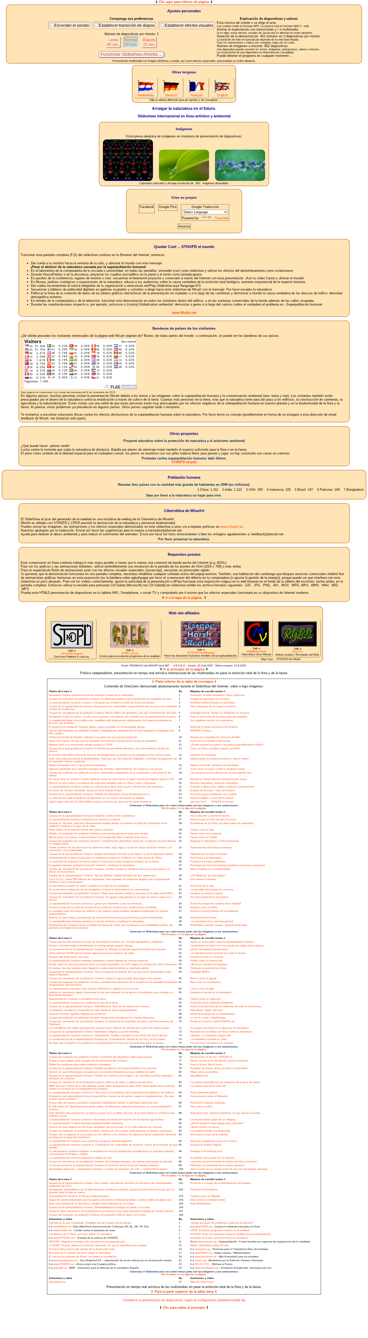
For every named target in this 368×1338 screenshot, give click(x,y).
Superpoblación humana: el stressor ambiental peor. (79, 1196)
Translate (221, 218)
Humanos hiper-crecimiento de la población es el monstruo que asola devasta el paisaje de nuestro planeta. (111, 1211)
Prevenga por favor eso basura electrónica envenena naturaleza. (228, 865)
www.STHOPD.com (64, 1237)
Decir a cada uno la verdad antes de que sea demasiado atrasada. (229, 1169)
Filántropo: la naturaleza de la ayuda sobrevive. (217, 1165)
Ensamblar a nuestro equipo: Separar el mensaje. (219, 925)
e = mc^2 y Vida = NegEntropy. (208, 1017)
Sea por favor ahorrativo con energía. (212, 1042)
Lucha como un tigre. (202, 988)
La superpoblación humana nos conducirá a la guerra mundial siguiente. (91, 1141)
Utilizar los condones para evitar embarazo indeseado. (80, 1064)
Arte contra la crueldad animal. (208, 1199)
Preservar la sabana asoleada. (208, 1102)
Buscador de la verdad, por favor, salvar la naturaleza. (221, 1031)
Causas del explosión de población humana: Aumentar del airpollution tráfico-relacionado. (100, 1056)
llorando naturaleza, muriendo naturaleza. (214, 782)
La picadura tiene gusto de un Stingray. (213, 1119)
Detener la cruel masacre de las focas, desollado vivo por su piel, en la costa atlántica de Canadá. (105, 1127)
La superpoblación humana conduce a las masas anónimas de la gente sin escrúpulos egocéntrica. (106, 1119)
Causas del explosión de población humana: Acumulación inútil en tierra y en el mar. (97, 1214)
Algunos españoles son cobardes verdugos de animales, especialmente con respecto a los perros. (106, 768)
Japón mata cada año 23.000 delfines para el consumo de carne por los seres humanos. (100, 801)
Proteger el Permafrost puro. (206, 1151)
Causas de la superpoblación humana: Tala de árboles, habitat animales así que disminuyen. (103, 875)
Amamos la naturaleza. (203, 754)
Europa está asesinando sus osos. (69, 956)
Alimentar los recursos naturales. (209, 854)
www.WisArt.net (184, 313)
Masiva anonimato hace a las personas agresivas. (78, 765)
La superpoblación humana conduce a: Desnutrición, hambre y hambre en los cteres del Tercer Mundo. (108, 1035)
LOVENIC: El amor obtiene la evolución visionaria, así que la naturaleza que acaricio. (98, 1245)
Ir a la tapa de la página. (184, 598)
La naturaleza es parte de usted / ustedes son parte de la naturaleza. (89, 885)
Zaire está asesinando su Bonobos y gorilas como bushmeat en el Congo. (92, 1203)
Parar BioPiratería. (201, 1203)
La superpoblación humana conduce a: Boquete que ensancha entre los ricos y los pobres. (102, 702)
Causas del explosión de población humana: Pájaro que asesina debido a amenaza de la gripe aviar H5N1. (111, 893)
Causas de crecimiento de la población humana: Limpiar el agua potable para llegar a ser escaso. (105, 978)
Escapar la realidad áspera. (206, 1144)
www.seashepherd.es (65, 1260)
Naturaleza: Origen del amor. (206, 1010)
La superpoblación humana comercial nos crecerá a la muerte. (85, 819)
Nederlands (146, 95)
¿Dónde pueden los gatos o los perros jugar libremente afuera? (227, 744)
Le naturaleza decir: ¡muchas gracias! (212, 921)
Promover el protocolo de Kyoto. (209, 968)
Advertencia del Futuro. (203, 917)
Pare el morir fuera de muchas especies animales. (219, 716)
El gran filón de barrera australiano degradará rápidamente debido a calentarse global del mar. (103, 1102)
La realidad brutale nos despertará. (210, 1130)
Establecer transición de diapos (127, 25)
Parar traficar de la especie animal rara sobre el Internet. (81, 829)
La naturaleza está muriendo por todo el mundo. (218, 953)
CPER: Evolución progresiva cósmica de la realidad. (220, 1230)
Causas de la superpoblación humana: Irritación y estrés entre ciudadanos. (92, 815)
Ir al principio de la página (184, 669)
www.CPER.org (203, 1226)
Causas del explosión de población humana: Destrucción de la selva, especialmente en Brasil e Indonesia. (110, 1130)
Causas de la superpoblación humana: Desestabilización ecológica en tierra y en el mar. (99, 1207)
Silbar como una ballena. (204, 1072)
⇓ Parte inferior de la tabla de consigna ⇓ (184, 681)
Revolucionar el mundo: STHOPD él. (211, 1056)
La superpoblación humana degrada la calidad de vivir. (80, 1157)
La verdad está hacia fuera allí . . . (210, 1086)
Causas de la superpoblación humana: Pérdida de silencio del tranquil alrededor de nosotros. (103, 1068)
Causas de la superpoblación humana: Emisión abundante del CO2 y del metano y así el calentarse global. (111, 854)
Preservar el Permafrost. (204, 1189)
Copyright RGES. (200, 971)
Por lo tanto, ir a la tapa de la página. (184, 808)
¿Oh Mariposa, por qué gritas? (208, 875)
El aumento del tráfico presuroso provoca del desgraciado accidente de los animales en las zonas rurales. (110, 754)
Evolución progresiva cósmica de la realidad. (216, 903)
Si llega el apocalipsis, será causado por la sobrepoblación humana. (88, 1060)
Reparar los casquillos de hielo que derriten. (215, 737)
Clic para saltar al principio (184, 1307)
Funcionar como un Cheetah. (207, 956)
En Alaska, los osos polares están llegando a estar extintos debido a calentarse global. (99, 968)
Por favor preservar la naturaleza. (209, 897)
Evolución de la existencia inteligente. (212, 1002)
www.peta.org (202, 1249)
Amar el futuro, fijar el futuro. (206, 1064)
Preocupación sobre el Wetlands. (209, 1096)
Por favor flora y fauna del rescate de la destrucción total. (82, 1249)
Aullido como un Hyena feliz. (206, 960)
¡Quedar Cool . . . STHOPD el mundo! (212, 801)
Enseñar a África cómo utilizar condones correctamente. (222, 786)
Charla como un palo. (202, 829)
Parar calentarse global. (204, 1092)
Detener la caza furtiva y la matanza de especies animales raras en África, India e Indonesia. (102, 782)
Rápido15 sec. (149, 42)
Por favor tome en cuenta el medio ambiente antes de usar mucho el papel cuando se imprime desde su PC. (112, 779)
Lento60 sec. (113, 42)
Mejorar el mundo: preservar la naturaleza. (214, 765)
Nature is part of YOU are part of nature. (213, 819)
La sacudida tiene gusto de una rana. (212, 889)
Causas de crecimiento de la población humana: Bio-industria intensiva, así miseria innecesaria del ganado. (111, 1161)
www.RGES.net (203, 1252)
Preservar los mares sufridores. (208, 861)
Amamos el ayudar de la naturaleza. (211, 992)
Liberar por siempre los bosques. (209, 964)
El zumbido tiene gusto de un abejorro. (212, 1157)
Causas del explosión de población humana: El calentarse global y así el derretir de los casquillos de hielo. (110, 698)
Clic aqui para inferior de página (184, 2)
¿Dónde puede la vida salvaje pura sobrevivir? (217, 1123)
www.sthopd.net (231, 526)
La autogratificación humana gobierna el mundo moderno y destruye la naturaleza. (97, 921)
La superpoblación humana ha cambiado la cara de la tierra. (84, 1002)
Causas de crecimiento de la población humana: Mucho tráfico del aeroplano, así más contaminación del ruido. (113, 712)
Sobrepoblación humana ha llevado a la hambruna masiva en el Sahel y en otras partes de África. (105, 857)
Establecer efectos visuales (189, 25)
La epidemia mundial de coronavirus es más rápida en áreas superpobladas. (93, 1010)
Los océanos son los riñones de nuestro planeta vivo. (221, 772)
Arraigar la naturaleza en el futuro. (210, 698)
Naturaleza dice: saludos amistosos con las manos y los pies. (225, 1113)
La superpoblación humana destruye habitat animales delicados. (86, 1123)
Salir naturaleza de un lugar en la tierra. (213, 706)
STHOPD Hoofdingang (201, 652)
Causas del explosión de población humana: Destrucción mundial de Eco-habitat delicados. (102, 1017)
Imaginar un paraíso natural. (206, 893)
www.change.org (207, 1241)
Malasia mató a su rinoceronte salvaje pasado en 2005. (81, 744)
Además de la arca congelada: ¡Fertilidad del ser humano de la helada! (90, 1222)
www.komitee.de (62, 1230)
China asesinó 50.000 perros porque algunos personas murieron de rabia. (92, 953)
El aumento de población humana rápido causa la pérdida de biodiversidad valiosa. (97, 726)
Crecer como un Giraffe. (204, 837)
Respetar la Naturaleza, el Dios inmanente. (215, 841)
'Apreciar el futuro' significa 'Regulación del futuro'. (78, 1013)
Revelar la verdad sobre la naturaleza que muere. (219, 779)
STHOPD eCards (184, 462)
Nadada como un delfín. (204, 907)
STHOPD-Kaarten (72, 653)
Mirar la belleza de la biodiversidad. (210, 869)
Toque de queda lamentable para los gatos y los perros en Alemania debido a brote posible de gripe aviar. (110, 1199)
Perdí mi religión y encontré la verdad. (212, 797)
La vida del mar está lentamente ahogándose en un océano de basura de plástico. (97, 797)
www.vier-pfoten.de (206, 1256)
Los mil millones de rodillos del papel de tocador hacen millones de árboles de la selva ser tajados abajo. (109, 1027)
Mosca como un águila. (203, 978)
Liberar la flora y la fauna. (205, 1127)
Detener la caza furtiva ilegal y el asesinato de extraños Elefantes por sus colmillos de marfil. (102, 1072)
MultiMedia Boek (256, 651)
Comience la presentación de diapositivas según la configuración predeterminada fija (184, 1300)
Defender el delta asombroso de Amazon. (214, 726)
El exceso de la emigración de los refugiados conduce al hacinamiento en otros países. (99, 889)
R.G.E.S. (297, 651)
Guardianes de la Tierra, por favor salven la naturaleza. (222, 823)
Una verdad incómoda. (203, 879)
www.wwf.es (60, 1267)
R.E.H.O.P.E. (202, 1264)
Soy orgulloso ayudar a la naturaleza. (212, 720)
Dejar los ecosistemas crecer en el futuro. (214, 1141)
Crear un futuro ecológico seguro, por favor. (215, 748)
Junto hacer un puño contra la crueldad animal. (217, 768)
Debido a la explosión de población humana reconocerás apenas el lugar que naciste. (99, 833)
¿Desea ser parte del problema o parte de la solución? (221, 1222)
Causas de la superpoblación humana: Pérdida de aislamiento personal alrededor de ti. (99, 794)
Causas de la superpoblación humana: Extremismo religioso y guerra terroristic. (94, 1031)
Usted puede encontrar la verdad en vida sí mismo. (219, 758)
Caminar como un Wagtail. (205, 1196)
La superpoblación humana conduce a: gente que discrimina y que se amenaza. (95, 903)
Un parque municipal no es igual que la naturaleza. (219, 1027)
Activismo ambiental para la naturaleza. (213, 702)
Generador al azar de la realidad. (209, 1134)
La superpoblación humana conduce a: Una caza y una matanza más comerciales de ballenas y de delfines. (111, 1092)
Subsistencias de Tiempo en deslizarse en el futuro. (220, 712)
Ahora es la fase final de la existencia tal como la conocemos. (226, 1006)
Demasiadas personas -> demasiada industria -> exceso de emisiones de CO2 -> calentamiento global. (108, 1169)
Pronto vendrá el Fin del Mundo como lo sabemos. (219, 1060)
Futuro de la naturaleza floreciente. (210, 740)
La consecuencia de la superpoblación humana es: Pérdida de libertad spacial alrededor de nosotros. (108, 949)
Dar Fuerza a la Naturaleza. (206, 857)
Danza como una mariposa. (206, 833)
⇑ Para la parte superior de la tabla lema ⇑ (184, 1291)
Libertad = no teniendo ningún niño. (211, 1035)
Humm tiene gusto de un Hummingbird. (212, 1013)
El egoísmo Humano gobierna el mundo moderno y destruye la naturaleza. (92, 865)
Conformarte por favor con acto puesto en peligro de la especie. (227, 945)
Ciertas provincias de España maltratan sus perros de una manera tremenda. (93, 737)
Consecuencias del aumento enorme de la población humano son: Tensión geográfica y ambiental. (106, 941)
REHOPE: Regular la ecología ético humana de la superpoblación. (87, 1241)
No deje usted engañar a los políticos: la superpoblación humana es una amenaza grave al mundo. (106, 1042)
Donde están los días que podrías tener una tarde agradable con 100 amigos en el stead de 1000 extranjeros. (113, 964)
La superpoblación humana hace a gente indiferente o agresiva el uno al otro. (94, 988)
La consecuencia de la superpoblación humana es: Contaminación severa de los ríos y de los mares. (107, 1039)
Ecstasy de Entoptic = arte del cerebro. (212, 790)
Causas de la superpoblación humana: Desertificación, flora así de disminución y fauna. (99, 1006)
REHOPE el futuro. (201, 730)
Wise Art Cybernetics (202, 1281)
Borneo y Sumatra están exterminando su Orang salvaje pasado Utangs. (91, 945)
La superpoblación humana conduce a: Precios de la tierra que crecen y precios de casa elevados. (106, 786)
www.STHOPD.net (63, 1264)
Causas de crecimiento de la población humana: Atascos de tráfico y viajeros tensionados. (101, 1082)
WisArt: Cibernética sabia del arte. (209, 1245)
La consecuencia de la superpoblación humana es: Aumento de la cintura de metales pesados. (104, 1165)
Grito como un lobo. (201, 1106)
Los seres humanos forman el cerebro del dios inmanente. (224, 1161)
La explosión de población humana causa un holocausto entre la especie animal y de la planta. (104, 861)
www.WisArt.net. (199, 1075)
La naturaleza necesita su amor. (208, 1039)
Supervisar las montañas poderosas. (211, 847)
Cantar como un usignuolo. (206, 998)
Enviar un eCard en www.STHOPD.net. (212, 1021)
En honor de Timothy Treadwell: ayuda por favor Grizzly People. (86, 790)
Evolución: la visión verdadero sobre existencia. (217, 695)
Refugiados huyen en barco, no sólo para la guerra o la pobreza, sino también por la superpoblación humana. (112, 716)
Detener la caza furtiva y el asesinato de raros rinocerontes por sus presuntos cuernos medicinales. (106, 917)
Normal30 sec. (131, 42)
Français (197, 95)
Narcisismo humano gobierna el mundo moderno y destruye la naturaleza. (91, 695)
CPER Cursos (129, 653)
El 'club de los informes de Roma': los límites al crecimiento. (83, 1256)
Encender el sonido (71, 25)
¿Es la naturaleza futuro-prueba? (209, 949)
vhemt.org (200, 1260)
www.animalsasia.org (207, 1267)
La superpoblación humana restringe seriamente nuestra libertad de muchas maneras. (99, 960)
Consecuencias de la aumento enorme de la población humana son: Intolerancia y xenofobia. (103, 907)
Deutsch (171, 95)
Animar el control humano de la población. (214, 911)
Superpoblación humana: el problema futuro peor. (77, 998)
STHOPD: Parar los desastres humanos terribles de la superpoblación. (231, 1234)
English (222, 95)
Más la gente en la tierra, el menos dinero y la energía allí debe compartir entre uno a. (98, 837)
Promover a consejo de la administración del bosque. (221, 1183)
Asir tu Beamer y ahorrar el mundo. (210, 815)
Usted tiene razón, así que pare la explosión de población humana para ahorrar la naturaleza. (103, 740)
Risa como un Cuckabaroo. (206, 982)
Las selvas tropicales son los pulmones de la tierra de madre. (225, 1082)
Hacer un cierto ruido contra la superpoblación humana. (222, 941)
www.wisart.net (57, 1281)
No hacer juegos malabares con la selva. (213, 794)
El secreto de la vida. (202, 885)
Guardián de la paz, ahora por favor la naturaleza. (219, 1068)
